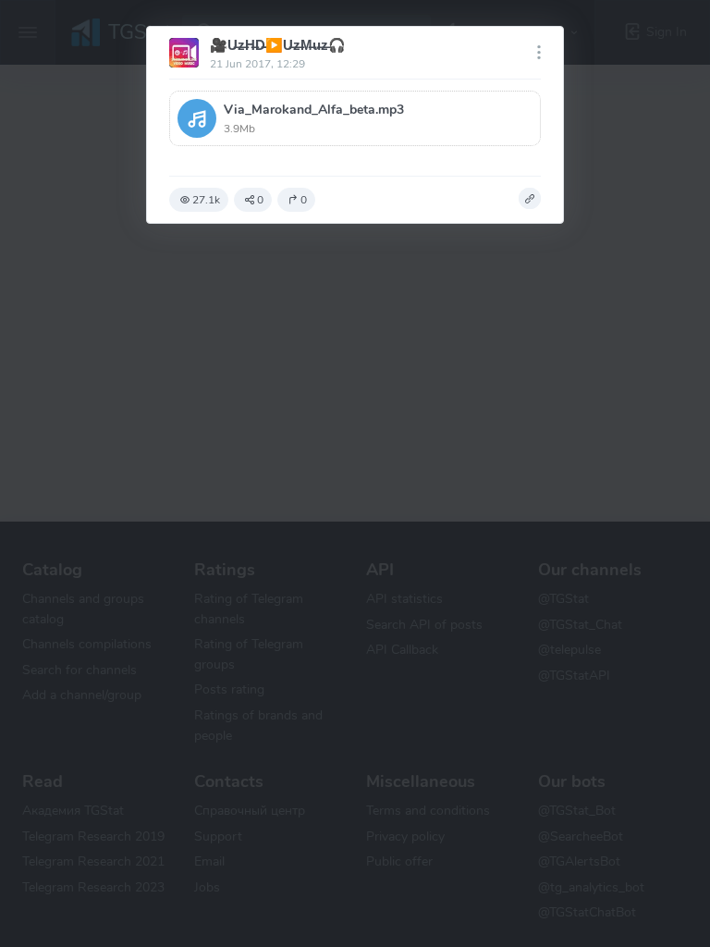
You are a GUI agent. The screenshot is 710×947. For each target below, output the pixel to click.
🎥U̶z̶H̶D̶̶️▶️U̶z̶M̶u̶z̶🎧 (278, 45)
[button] (355, 118)
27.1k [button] (206, 199)
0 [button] (260, 199)
